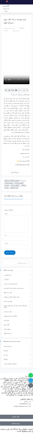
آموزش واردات (9, 183)
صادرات (7, 185)
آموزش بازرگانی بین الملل (12, 180)
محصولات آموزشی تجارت (10, 363)
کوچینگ (6, 359)
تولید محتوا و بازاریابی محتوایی (11, 297)
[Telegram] (30, 380)
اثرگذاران (6, 279)
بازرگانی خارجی (15, 185)
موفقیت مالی (7, 329)
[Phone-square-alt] (30, 385)
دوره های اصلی (7, 346)
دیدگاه (6, 214)
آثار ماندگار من (7, 275)
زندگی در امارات (8, 311)
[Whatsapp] (30, 375)
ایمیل (6, 243)
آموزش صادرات (19, 183)
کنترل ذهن (6, 320)
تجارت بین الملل (16, 30)
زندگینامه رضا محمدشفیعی (10, 316)
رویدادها (6, 350)
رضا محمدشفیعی (7, 28)
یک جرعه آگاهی (8, 333)
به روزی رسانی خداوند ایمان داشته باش (14, 288)
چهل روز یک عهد (8, 301)
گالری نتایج (6, 324)
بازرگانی (23, 185)
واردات (6, 188)
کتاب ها (6, 355)
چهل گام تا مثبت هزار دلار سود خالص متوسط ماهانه (15, 306)
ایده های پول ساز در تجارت (11, 283)
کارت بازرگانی (14, 188)
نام (5, 235)
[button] (3, 2)
